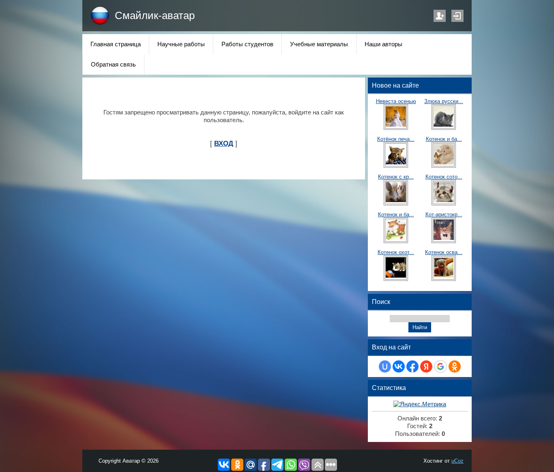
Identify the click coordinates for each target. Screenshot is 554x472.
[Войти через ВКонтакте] (399, 366)
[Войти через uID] (385, 366)
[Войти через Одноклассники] (455, 366)
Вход (457, 16)
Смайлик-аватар (155, 15)
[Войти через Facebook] (412, 366)
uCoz (457, 461)
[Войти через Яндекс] (426, 366)
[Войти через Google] (440, 366)
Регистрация (440, 16)
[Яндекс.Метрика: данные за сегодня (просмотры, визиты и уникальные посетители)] (419, 404)
